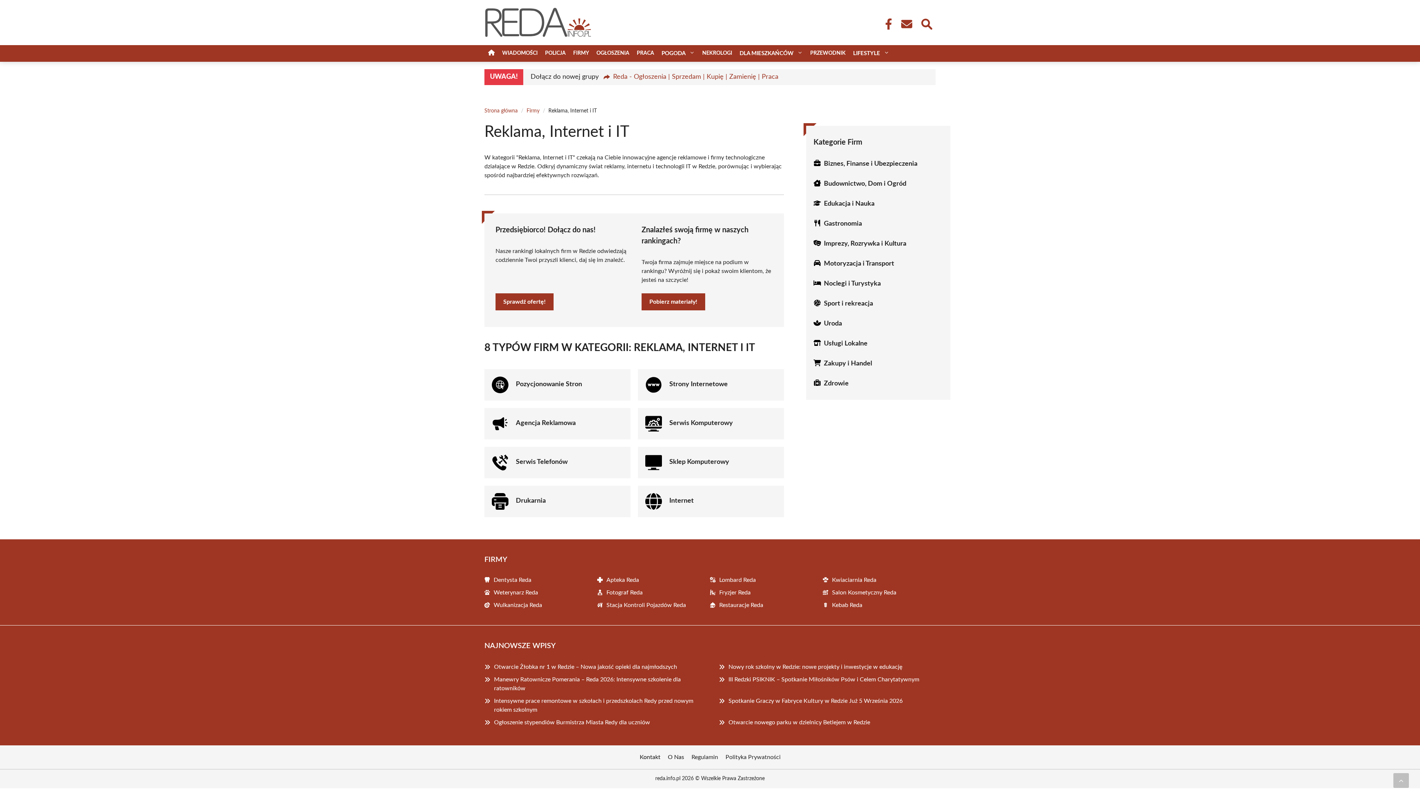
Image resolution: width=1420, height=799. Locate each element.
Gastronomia (843, 223)
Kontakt (650, 757)
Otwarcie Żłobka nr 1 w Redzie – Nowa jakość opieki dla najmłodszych (585, 667)
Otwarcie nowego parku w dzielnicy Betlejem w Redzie (799, 722)
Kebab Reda (847, 605)
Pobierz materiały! (673, 302)
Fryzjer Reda (735, 593)
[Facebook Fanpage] (886, 24)
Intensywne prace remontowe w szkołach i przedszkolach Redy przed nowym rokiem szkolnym (593, 705)
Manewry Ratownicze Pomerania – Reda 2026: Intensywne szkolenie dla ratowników (587, 684)
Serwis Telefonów (542, 462)
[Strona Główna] (491, 53)
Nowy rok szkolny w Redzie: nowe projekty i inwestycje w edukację (815, 667)
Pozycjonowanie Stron (549, 384)
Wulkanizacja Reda (518, 605)
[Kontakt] (906, 24)
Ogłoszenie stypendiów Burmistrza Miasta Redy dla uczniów (572, 722)
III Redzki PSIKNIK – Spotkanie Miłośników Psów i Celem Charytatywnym (823, 679)
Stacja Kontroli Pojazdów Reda (646, 605)
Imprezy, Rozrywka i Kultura (865, 243)
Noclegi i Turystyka (852, 283)
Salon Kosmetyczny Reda (864, 593)
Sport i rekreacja (848, 303)
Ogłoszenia (612, 53)
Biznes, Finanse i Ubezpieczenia (870, 164)
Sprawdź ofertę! (524, 302)
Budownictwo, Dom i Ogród (865, 184)
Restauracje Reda (741, 605)
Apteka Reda (622, 580)
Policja (555, 53)
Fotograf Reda (624, 593)
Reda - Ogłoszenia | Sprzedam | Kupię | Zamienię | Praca (695, 77)
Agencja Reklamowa (546, 423)
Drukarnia (531, 501)
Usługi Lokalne (846, 343)
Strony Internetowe (698, 384)
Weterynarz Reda (516, 593)
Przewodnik (828, 53)
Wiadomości (520, 53)
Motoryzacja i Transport (859, 263)
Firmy (581, 53)
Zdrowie (836, 383)
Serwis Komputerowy (701, 423)
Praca (645, 53)
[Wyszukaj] (926, 23)
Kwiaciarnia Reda (854, 580)
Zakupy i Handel (848, 363)
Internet (681, 501)
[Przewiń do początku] (1401, 780)
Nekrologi (717, 53)
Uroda (833, 323)
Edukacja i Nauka (849, 203)
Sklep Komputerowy (699, 462)
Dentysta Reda (512, 580)
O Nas (676, 757)
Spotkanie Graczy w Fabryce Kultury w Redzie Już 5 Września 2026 (815, 701)
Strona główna (501, 111)
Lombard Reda (737, 580)
